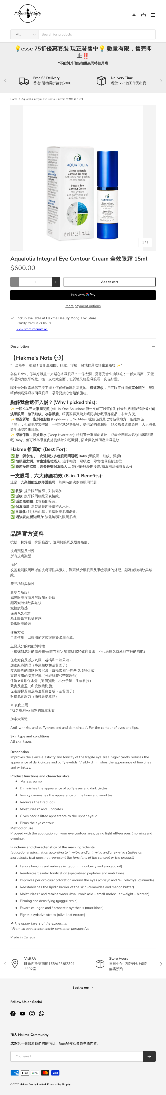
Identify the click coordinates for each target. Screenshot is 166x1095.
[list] (83, 178)
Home (13, 99)
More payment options (83, 306)
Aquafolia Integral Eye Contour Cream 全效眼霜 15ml (52, 99)
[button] (143, 15)
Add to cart (109, 282)
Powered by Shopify (58, 1084)
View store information (32, 329)
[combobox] (83, 34)
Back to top (80, 988)
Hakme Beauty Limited (33, 1084)
